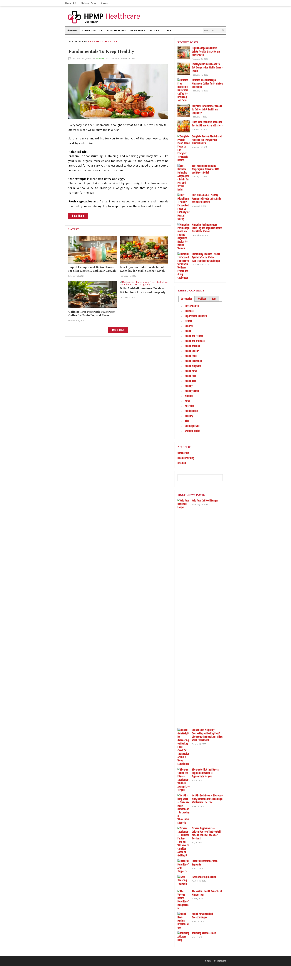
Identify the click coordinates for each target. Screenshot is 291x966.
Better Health (192, 306)
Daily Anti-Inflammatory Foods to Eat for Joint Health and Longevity (207, 109)
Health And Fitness (194, 335)
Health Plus (190, 375)
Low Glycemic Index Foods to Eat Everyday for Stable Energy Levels (207, 68)
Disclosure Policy (88, 3)
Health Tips (190, 380)
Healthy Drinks (192, 390)
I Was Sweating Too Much (204, 876)
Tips (166, 30)
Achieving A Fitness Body (204, 933)
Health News (191, 370)
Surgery (189, 415)
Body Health (115, 30)
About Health (91, 30)
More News (118, 330)
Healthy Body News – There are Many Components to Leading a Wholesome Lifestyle (207, 799)
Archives (202, 298)
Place (154, 30)
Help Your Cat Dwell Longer (205, 500)
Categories (186, 298)
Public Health (191, 410)
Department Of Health (196, 316)
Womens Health (192, 430)
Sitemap (104, 3)
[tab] (186, 299)
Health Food (191, 355)
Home (73, 30)
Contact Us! (70, 3)
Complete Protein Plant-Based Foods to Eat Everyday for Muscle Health (207, 140)
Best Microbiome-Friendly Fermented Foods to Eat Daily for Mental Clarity (206, 198)
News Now (136, 30)
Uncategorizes (192, 425)
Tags (214, 298)
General (189, 326)
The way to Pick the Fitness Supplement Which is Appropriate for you (205, 773)
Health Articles (192, 345)
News (187, 400)
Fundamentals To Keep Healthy (101, 51)
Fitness (188, 321)
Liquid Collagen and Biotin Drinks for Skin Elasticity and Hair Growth (206, 51)
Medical (189, 395)
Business (189, 311)
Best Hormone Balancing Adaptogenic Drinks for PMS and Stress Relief (205, 169)
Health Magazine (193, 365)
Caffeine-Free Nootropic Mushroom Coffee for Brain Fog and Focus (207, 83)
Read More (78, 215)
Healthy (100, 58)
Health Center (192, 350)
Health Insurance (193, 360)
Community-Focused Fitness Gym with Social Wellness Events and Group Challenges (206, 257)
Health (188, 330)
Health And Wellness (195, 340)
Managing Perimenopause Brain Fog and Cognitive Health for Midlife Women (207, 228)
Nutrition (189, 405)
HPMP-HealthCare (218, 961)
